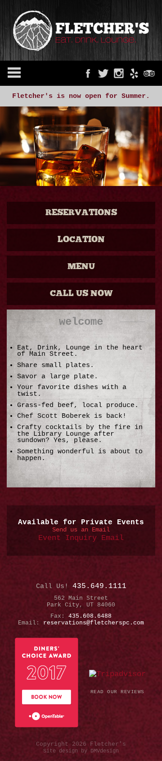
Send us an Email (81, 529)
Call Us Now (81, 293)
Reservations (81, 212)
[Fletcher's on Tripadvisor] (149, 73)
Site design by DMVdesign (81, 751)
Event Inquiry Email (81, 538)
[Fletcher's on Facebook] (88, 73)
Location (81, 239)
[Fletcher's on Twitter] (103, 73)
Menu (81, 266)
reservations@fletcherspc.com (93, 622)
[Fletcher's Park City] (81, 30)
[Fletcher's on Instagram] (118, 73)
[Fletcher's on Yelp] (134, 73)
